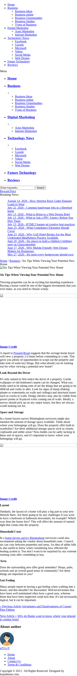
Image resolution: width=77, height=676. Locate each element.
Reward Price (8, 191)
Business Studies (25, 21)
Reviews (12, 64)
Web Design (22, 58)
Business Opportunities (28, 18)
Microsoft (20, 48)
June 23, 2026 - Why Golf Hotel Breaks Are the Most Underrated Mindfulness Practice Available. (39, 236)
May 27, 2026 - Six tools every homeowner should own (40, 254)
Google (19, 44)
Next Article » (8, 616)
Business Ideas (23, 11)
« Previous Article (10, 606)
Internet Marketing (26, 34)
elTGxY (5, 648)
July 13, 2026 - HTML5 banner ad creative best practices (41, 224)
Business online (24, 14)
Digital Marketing (17, 28)
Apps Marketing (24, 31)
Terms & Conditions (19, 664)
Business (12, 7)
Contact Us (14, 661)
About (11, 657)
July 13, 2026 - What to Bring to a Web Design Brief (38, 214)
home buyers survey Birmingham (24, 537)
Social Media (22, 54)
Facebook (21, 41)
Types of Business (25, 24)
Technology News (18, 38)
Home (11, 4)
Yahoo (19, 51)
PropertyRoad (21, 353)
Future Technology (18, 61)
